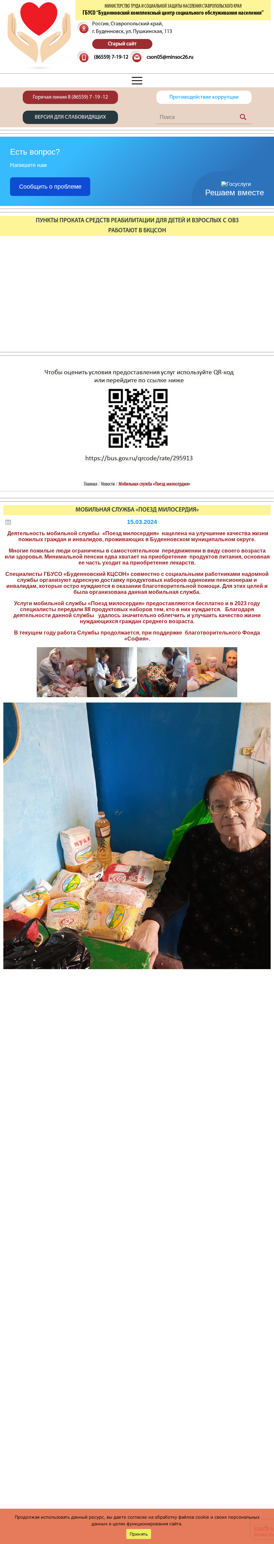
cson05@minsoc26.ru (170, 57)
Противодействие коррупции (204, 97)
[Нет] (265, 1526)
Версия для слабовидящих (70, 117)
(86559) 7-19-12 (111, 57)
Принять (139, 1534)
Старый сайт (122, 44)
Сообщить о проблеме (50, 186)
